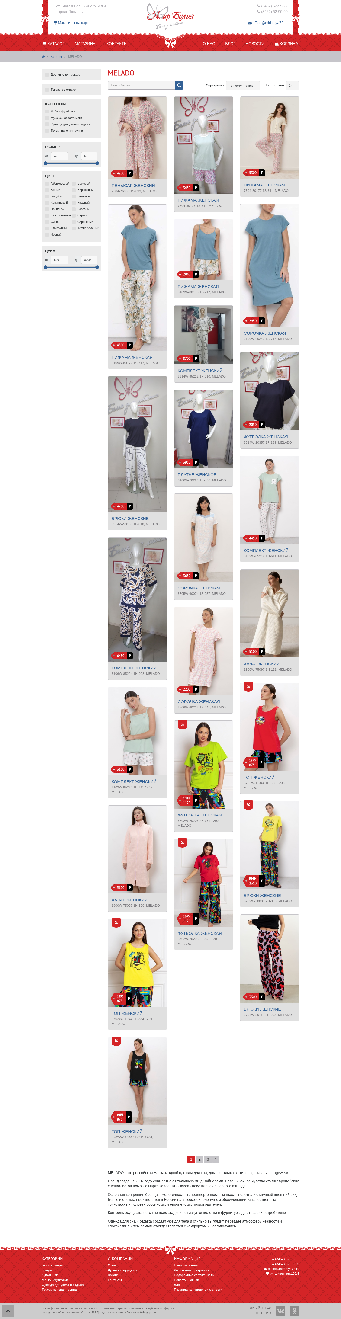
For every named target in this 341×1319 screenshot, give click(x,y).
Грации (47, 1270)
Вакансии (115, 1275)
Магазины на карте (74, 23)
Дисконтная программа (191, 1270)
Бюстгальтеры (52, 1265)
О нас (209, 44)
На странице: (275, 85)
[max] (89, 156)
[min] (59, 156)
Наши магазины (186, 1265)
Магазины (85, 44)
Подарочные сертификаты (194, 1275)
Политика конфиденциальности (198, 1289)
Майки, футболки (55, 1280)
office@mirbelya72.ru (270, 23)
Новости (255, 44)
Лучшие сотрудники (123, 1270)
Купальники (50, 1275)
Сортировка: (215, 85)
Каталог (55, 44)
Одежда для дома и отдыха (63, 1285)
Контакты (116, 44)
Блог (230, 44)
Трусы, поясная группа (59, 1289)
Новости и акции (186, 1280)
